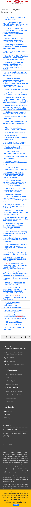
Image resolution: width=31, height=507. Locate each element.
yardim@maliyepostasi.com (15, 364)
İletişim (8, 440)
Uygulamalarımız (10, 370)
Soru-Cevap (9, 401)
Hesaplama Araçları (11, 387)
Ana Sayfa (8, 425)
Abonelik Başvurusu (12, 384)
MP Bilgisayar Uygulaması (14, 374)
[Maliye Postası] (15, 2)
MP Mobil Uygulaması (12, 378)
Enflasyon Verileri (11, 398)
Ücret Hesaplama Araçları (14, 391)
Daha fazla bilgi (21, 502)
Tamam (16, 504)
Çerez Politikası (11, 430)
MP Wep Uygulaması (12, 381)
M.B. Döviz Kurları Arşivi (13, 395)
